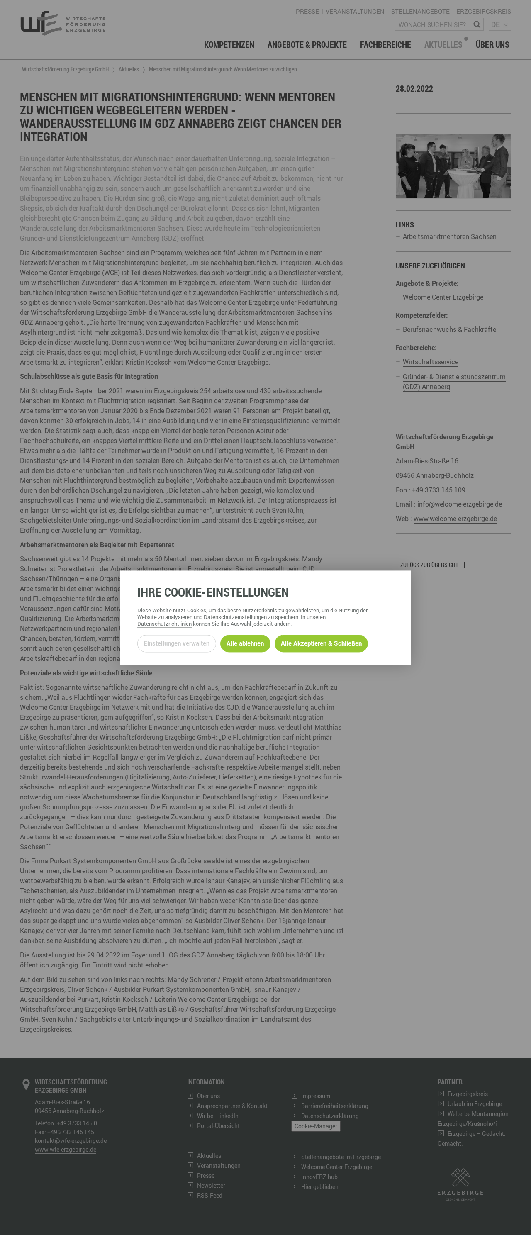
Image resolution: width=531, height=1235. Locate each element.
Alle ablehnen (245, 643)
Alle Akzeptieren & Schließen (321, 643)
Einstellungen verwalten (176, 643)
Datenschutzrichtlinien (164, 623)
